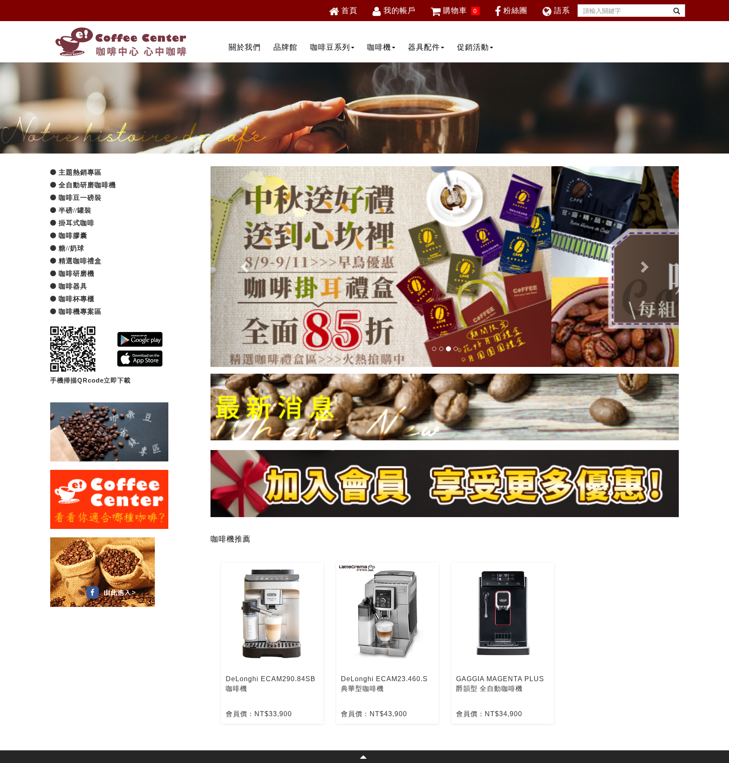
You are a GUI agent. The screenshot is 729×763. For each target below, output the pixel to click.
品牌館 (285, 47)
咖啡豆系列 (330, 47)
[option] (272, 643)
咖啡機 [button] (379, 47)
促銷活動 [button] (473, 47)
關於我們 (245, 47)
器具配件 (424, 47)
